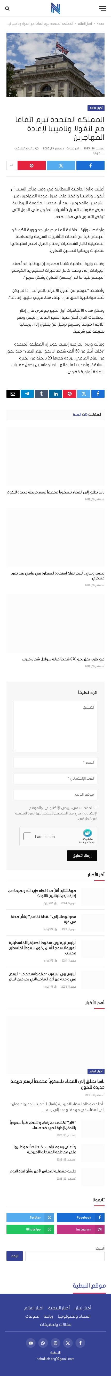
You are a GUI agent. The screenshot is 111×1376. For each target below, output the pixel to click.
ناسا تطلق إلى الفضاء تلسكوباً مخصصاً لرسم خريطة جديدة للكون (56, 492)
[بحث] (8, 8)
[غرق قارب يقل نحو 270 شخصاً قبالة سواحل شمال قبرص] (55, 623)
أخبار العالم (85, 23)
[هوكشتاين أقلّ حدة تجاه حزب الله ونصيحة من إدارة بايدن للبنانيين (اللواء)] (93, 897)
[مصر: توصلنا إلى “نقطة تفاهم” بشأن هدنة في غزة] (93, 923)
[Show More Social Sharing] (11, 165)
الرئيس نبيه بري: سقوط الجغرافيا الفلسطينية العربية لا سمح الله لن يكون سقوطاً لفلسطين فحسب (42, 948)
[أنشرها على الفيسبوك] (90, 165)
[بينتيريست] (32, 165)
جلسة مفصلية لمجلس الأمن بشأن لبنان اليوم (43, 1171)
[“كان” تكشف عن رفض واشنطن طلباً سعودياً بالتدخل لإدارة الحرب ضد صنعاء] (93, 1129)
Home (101, 23)
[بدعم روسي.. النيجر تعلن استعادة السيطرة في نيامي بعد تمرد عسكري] (55, 537)
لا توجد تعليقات (24, 148)
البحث (100, 1248)
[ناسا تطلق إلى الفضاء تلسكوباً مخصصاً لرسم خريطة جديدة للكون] (55, 456)
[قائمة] (102, 8)
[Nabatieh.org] (55, 8)
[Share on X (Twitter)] (61, 165)
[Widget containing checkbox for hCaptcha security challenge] (58, 836)
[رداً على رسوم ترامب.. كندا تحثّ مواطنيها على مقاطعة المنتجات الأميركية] (93, 1153)
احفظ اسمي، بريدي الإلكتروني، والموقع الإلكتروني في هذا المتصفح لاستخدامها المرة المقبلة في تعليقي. (56, 813)
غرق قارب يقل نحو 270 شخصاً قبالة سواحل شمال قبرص (63, 659)
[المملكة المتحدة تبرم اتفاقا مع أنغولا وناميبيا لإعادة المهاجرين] (55, 65)
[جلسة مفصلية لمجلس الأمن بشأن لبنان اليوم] (93, 1177)
